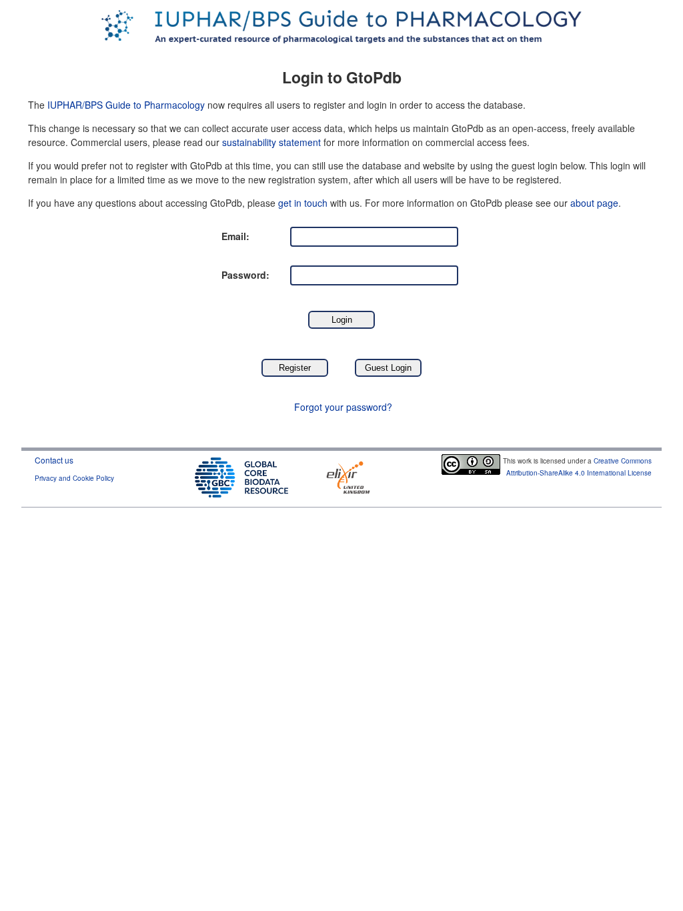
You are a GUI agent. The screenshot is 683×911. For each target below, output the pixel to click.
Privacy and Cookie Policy (74, 478)
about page (594, 202)
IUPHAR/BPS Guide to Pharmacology (126, 104)
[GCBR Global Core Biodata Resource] (241, 476)
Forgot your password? (343, 406)
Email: (235, 236)
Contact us (54, 460)
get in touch (302, 202)
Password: (245, 274)
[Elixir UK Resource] (348, 476)
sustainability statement (271, 142)
